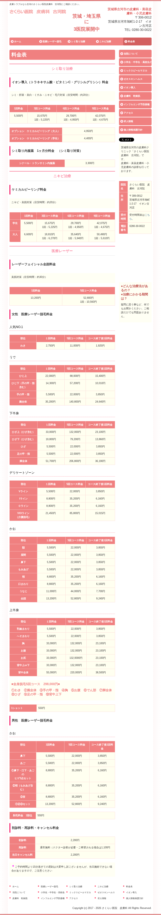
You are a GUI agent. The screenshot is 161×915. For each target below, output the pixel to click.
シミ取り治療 (78, 41)
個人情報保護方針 (133, 129)
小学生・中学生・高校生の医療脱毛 (138, 62)
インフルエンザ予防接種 (137, 104)
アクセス (128, 112)
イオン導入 (129, 87)
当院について (131, 53)
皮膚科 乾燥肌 (132, 96)
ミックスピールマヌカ (135, 70)
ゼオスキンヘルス (133, 79)
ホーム (17, 41)
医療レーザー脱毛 (52, 41)
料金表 (131, 41)
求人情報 (128, 121)
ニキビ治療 (105, 41)
